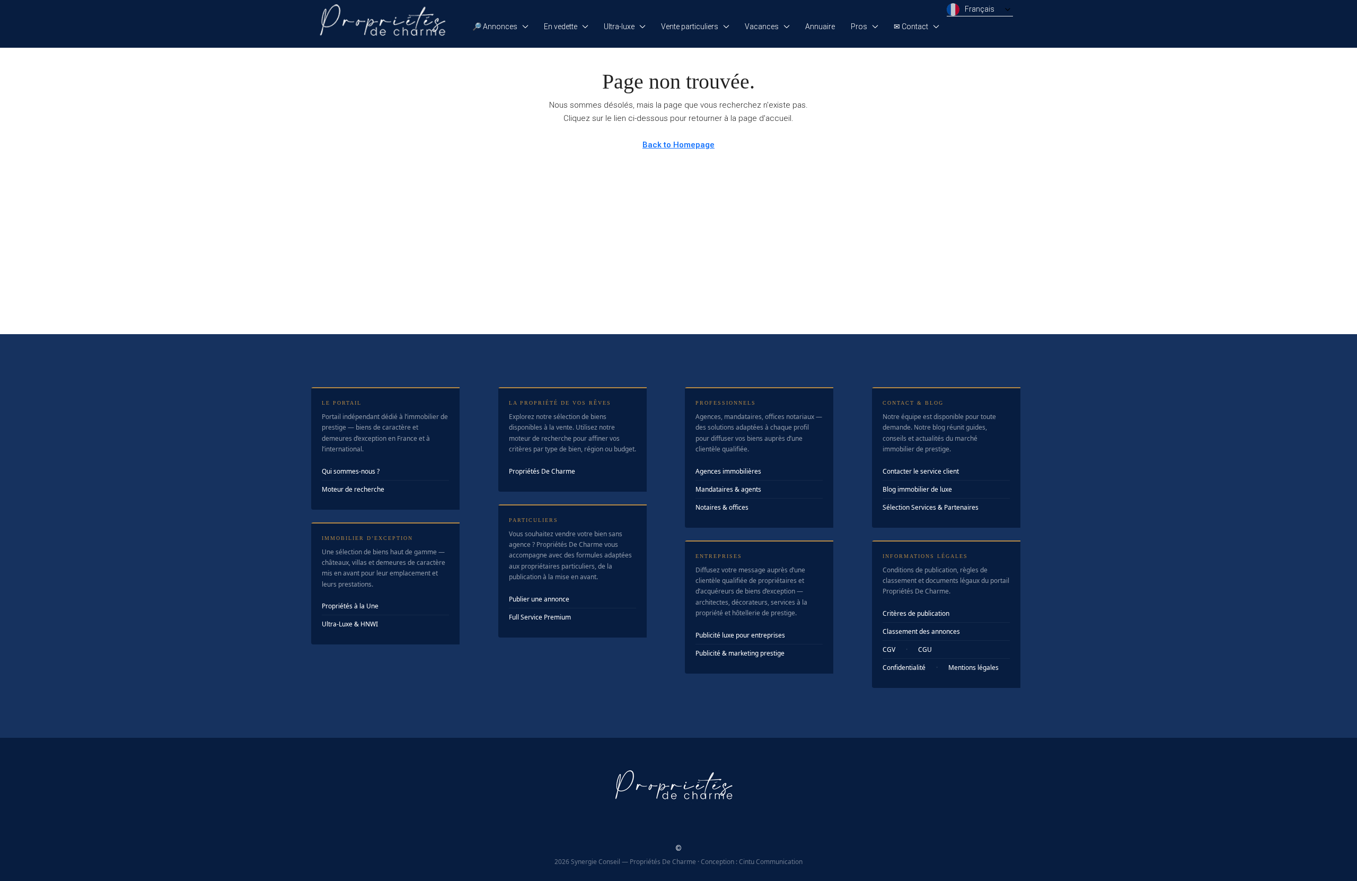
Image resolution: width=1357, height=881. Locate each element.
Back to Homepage (678, 145)
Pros (859, 26)
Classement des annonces (921, 631)
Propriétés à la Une (350, 605)
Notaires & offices (721, 507)
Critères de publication (916, 613)
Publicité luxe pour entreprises (740, 635)
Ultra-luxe (619, 26)
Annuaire (820, 26)
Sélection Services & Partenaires (931, 507)
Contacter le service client (921, 471)
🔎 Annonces (494, 26)
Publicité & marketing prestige (740, 653)
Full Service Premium (540, 617)
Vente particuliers (689, 26)
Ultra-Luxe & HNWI (350, 624)
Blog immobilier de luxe (917, 489)
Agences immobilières (728, 471)
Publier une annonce (539, 599)
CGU (925, 649)
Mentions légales (973, 667)
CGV (889, 649)
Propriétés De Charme (542, 471)
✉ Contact (911, 26)
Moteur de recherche (353, 489)
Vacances (762, 26)
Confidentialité (904, 667)
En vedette (560, 26)
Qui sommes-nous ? (351, 471)
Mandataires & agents (728, 489)
